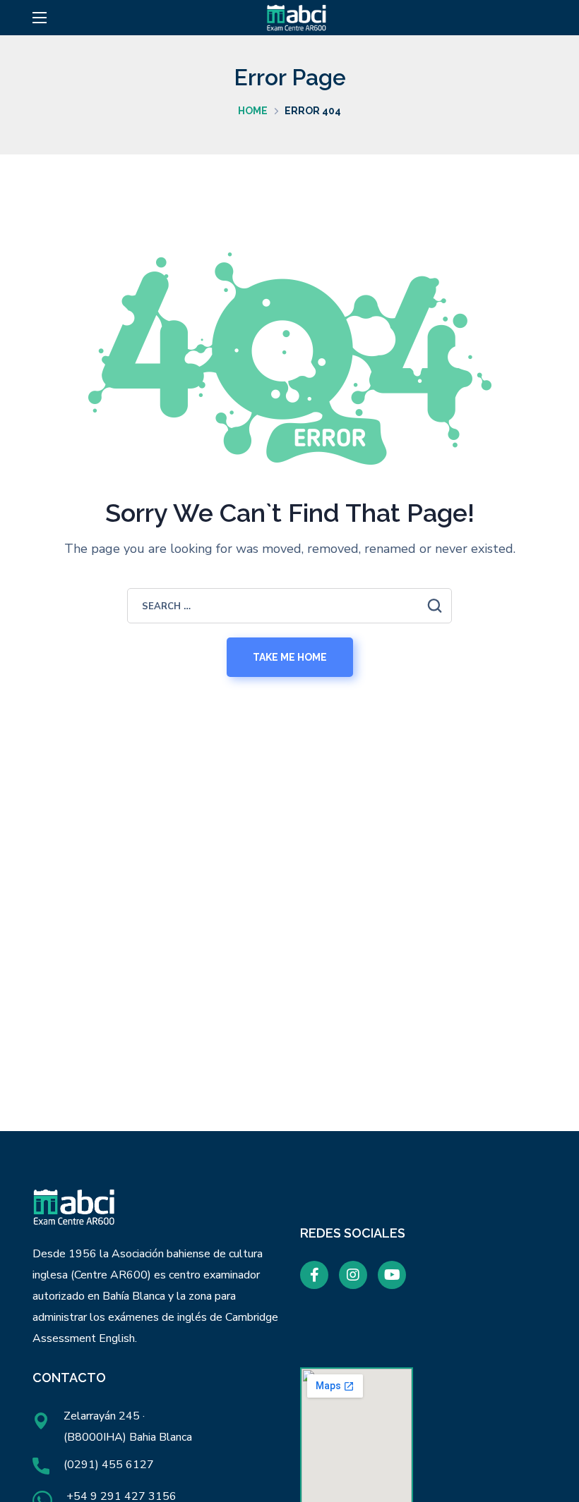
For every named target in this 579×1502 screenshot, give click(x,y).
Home (253, 110)
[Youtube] (392, 1275)
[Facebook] (314, 1275)
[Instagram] (353, 1275)
